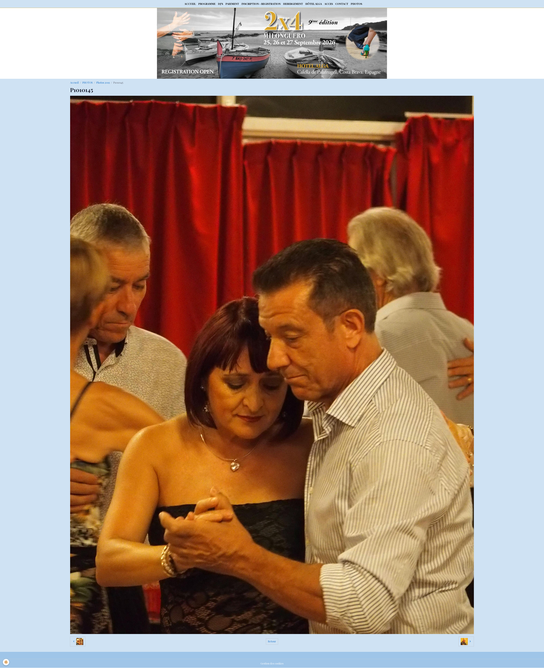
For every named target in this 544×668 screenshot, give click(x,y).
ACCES (328, 4)
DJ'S (220, 4)
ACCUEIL (190, 4)
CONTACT (341, 4)
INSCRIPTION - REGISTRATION (261, 4)
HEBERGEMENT (293, 4)
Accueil (74, 82)
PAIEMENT (232, 4)
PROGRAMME (206, 4)
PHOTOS (356, 4)
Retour (272, 641)
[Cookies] (6, 662)
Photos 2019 (103, 82)
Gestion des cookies (272, 663)
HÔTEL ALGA (313, 4)
